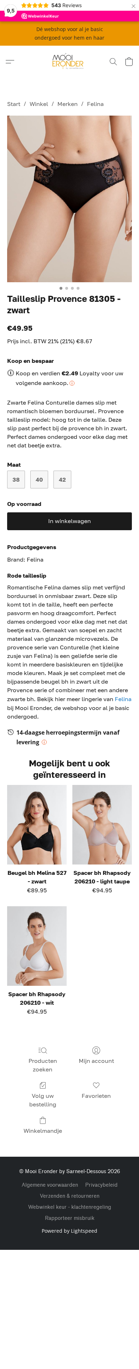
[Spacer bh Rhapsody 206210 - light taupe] (102, 824)
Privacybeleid (101, 1185)
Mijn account (96, 1060)
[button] (69, 62)
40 (39, 479)
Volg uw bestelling (42, 1100)
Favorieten (96, 1095)
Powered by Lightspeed (69, 1230)
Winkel (39, 103)
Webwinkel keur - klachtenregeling (69, 1207)
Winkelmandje (43, 1130)
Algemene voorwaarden (50, 1185)
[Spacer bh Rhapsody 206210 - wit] (37, 945)
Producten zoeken (43, 1065)
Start (13, 103)
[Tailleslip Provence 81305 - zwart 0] (69, 199)
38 (16, 479)
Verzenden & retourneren (69, 1196)
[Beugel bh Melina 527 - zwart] (37, 824)
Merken (67, 103)
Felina (95, 103)
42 (62, 479)
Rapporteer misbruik (69, 1218)
